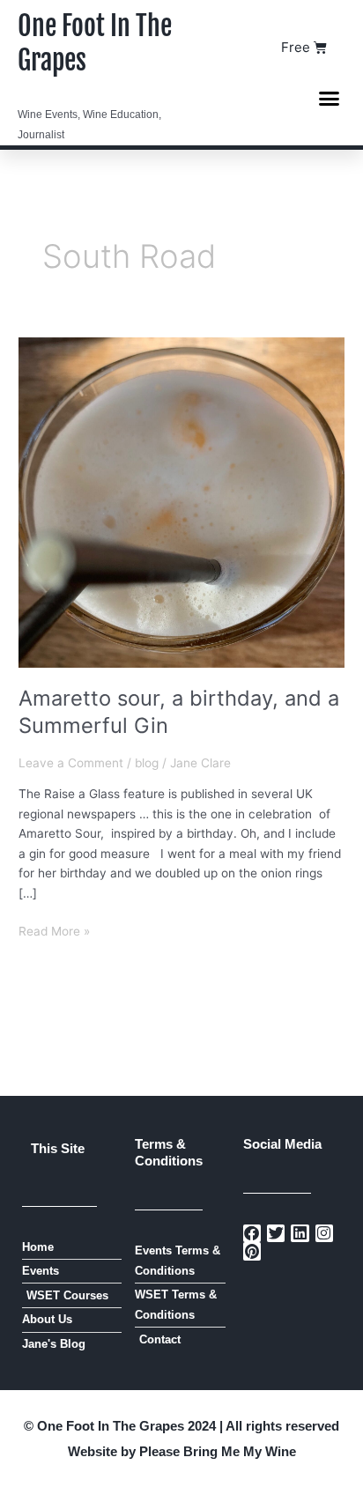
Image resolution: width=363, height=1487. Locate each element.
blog (147, 763)
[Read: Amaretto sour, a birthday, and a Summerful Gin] (181, 501)
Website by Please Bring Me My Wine (182, 1451)
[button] (329, 98)
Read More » (54, 929)
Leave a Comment (71, 763)
